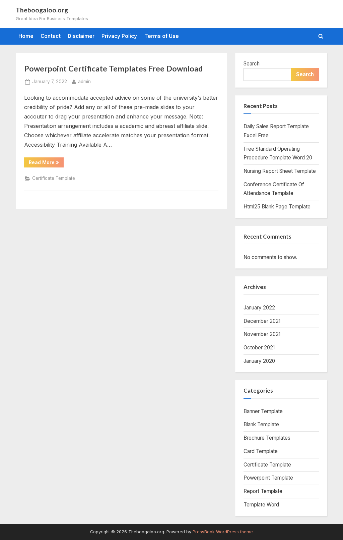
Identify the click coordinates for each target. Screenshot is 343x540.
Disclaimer (81, 36)
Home (25, 36)
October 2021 (259, 347)
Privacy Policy (119, 36)
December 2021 (262, 321)
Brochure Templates (267, 438)
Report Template (263, 491)
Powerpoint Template (268, 478)
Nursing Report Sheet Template (280, 171)
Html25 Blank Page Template (277, 206)
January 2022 (259, 307)
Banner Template (263, 411)
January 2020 (259, 361)
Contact (51, 36)
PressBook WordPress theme (223, 531)
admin (84, 81)
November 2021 (262, 334)
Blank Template (261, 424)
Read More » (46, 163)
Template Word (261, 504)
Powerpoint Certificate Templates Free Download (113, 68)
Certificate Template (53, 178)
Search (252, 63)
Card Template (261, 451)
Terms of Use (161, 36)
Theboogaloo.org (42, 10)
